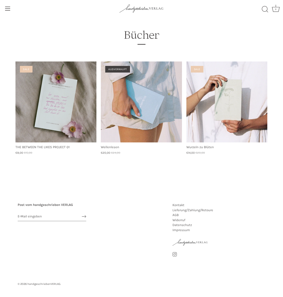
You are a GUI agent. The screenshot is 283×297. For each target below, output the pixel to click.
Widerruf (178, 220)
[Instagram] (174, 254)
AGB (175, 215)
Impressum (181, 230)
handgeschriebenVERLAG (43, 284)
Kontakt (178, 205)
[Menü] (8, 8)
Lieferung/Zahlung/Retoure (192, 210)
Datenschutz (182, 225)
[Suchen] (265, 9)
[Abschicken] (84, 216)
